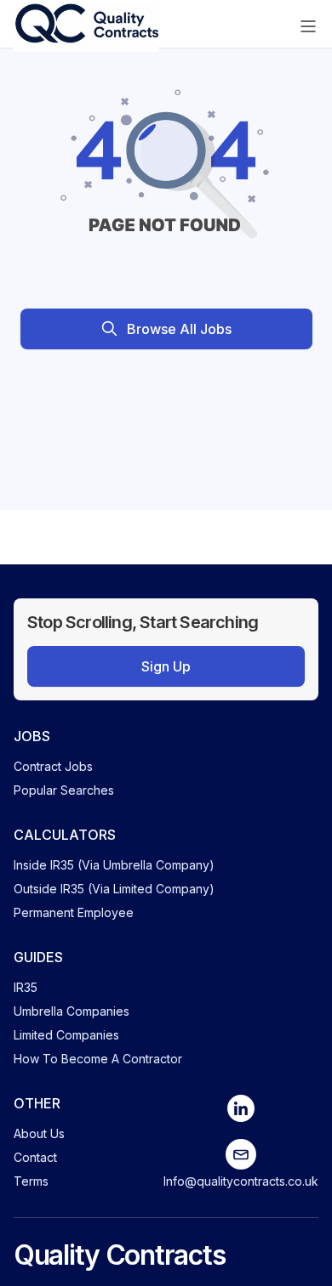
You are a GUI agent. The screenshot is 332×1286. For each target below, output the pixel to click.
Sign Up (166, 666)
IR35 (25, 987)
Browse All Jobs (179, 328)
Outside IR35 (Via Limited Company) (114, 888)
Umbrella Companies (71, 1011)
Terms (31, 1181)
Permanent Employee (74, 912)
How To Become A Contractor (98, 1058)
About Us (39, 1133)
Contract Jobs (53, 766)
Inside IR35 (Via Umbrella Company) (114, 865)
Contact (35, 1157)
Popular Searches (64, 790)
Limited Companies (66, 1035)
